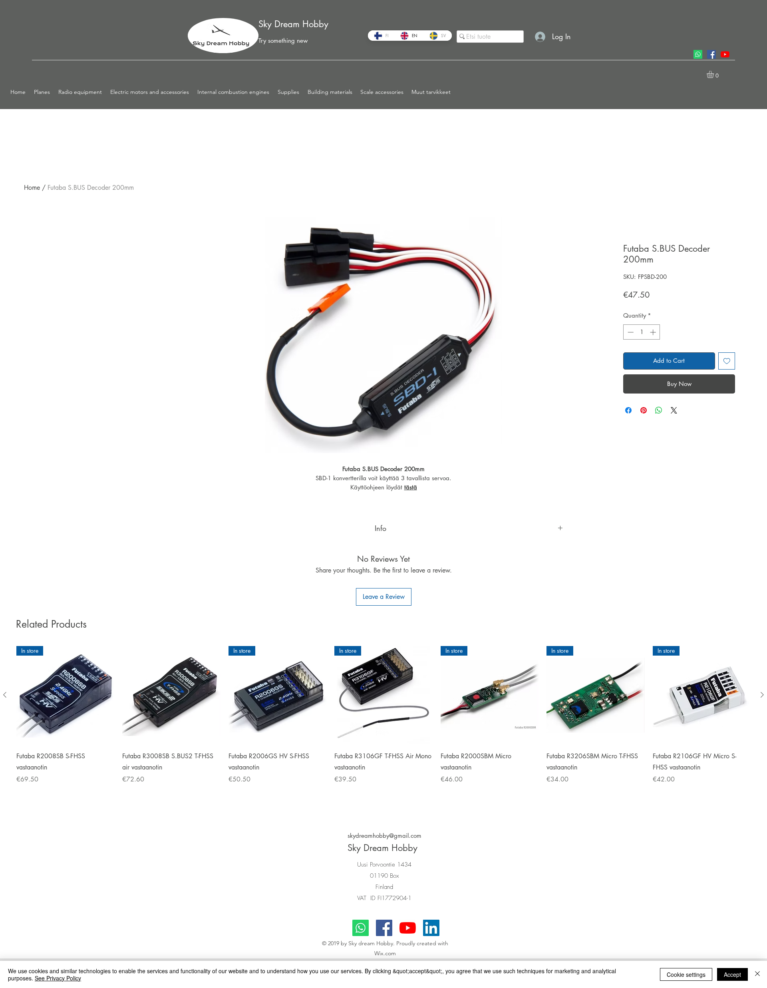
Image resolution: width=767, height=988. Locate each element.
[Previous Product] (5, 695)
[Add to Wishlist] (726, 361)
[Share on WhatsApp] (659, 410)
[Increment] (653, 332)
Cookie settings (686, 974)
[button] (42, 92)
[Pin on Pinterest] (643, 410)
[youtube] (725, 54)
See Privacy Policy (58, 978)
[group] (383, 725)
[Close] (757, 974)
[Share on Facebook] (628, 410)
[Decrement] (629, 332)
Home (32, 187)
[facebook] (711, 54)
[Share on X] (674, 410)
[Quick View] (171, 695)
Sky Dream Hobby (293, 24)
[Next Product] (762, 695)
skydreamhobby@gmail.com (384, 835)
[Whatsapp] (697, 54)
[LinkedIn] (431, 928)
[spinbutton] (641, 332)
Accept (732, 974)
